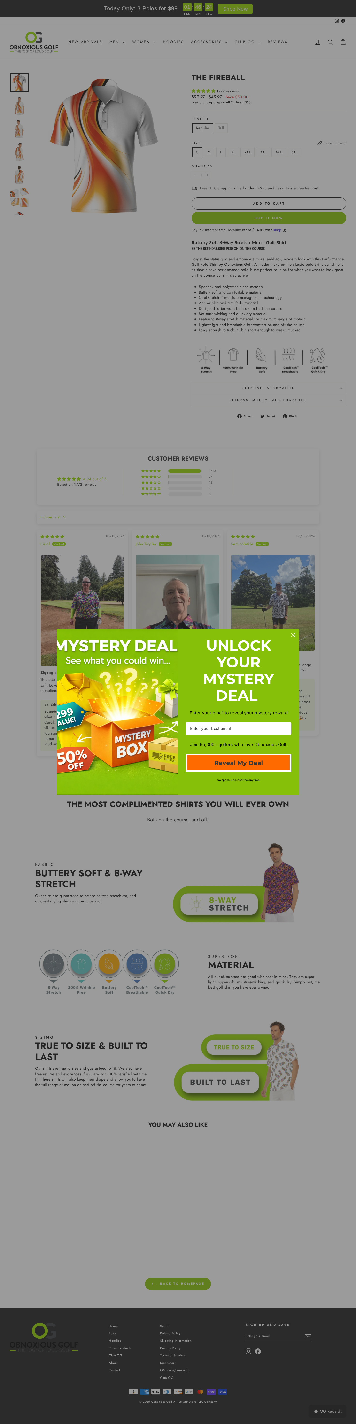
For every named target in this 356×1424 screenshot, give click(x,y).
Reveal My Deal (238, 762)
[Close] (293, 635)
